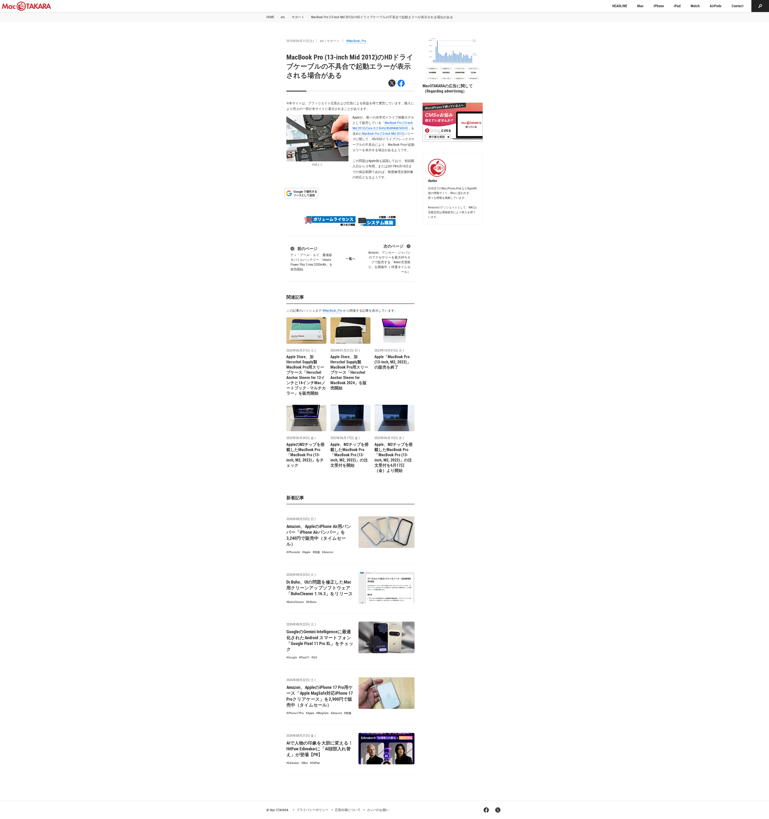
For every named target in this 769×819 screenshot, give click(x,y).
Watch (695, 6)
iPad (677, 6)
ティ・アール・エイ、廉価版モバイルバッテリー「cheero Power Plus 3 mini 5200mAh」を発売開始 (311, 258)
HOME (270, 17)
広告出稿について (347, 810)
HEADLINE (619, 6)
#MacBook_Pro (356, 41)
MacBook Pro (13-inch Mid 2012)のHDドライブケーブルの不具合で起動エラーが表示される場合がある (382, 17)
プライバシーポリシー (312, 810)
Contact (737, 6)
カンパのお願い (378, 810)
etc (283, 17)
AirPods (716, 6)
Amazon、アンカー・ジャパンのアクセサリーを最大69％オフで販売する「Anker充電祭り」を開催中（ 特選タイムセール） (389, 259)
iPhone (659, 6)
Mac (640, 6)
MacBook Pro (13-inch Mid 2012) (383, 134)
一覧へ (350, 259)
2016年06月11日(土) (300, 41)
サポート (298, 17)
